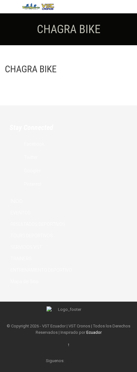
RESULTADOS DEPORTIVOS (38, 224)
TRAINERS (21, 258)
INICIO (17, 201)
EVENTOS (21, 212)
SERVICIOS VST (26, 247)
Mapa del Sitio (25, 281)
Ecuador (94, 332)
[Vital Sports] (38, 6)
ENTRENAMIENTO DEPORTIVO (41, 270)
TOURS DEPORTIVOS (32, 235)
